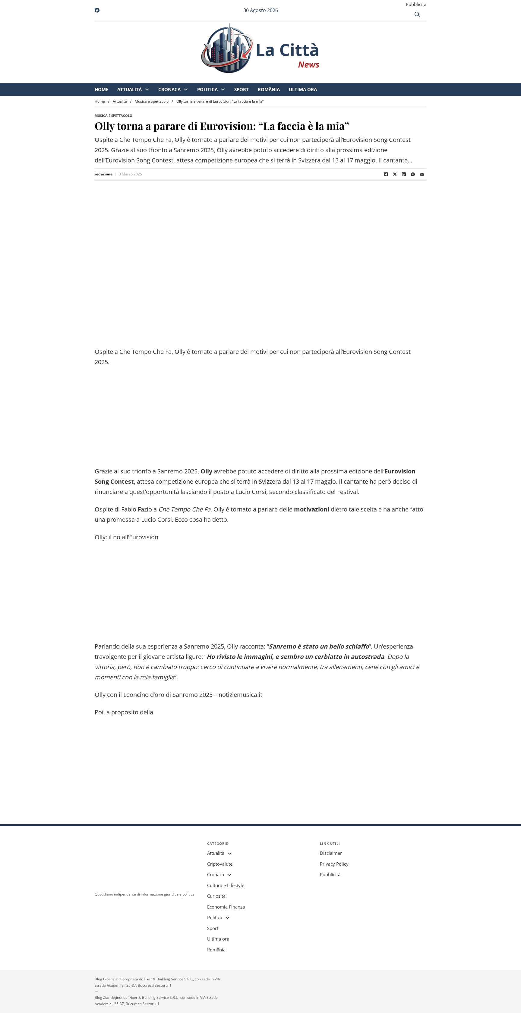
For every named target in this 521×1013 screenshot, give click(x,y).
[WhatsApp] (412, 174)
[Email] (421, 174)
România (319, 78)
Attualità (180, 78)
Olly (232, 646)
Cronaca (220, 78)
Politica (258, 78)
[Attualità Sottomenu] (197, 78)
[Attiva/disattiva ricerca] (417, 14)
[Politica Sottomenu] (273, 78)
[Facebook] (385, 174)
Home (152, 78)
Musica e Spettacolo (152, 101)
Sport (292, 78)
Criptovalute (219, 864)
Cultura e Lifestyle (225, 885)
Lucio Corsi (156, 519)
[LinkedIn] (403, 174)
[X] (394, 174)
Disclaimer (331, 853)
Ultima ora (353, 78)
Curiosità (216, 896)
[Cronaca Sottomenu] (236, 78)
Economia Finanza (226, 907)
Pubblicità (416, 4)
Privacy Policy (334, 864)
